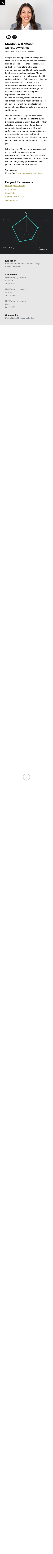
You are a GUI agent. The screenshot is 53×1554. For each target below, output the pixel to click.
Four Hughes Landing (15, 185)
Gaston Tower (11, 200)
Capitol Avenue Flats (14, 196)
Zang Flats (10, 193)
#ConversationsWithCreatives (28, 173)
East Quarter (11, 189)
